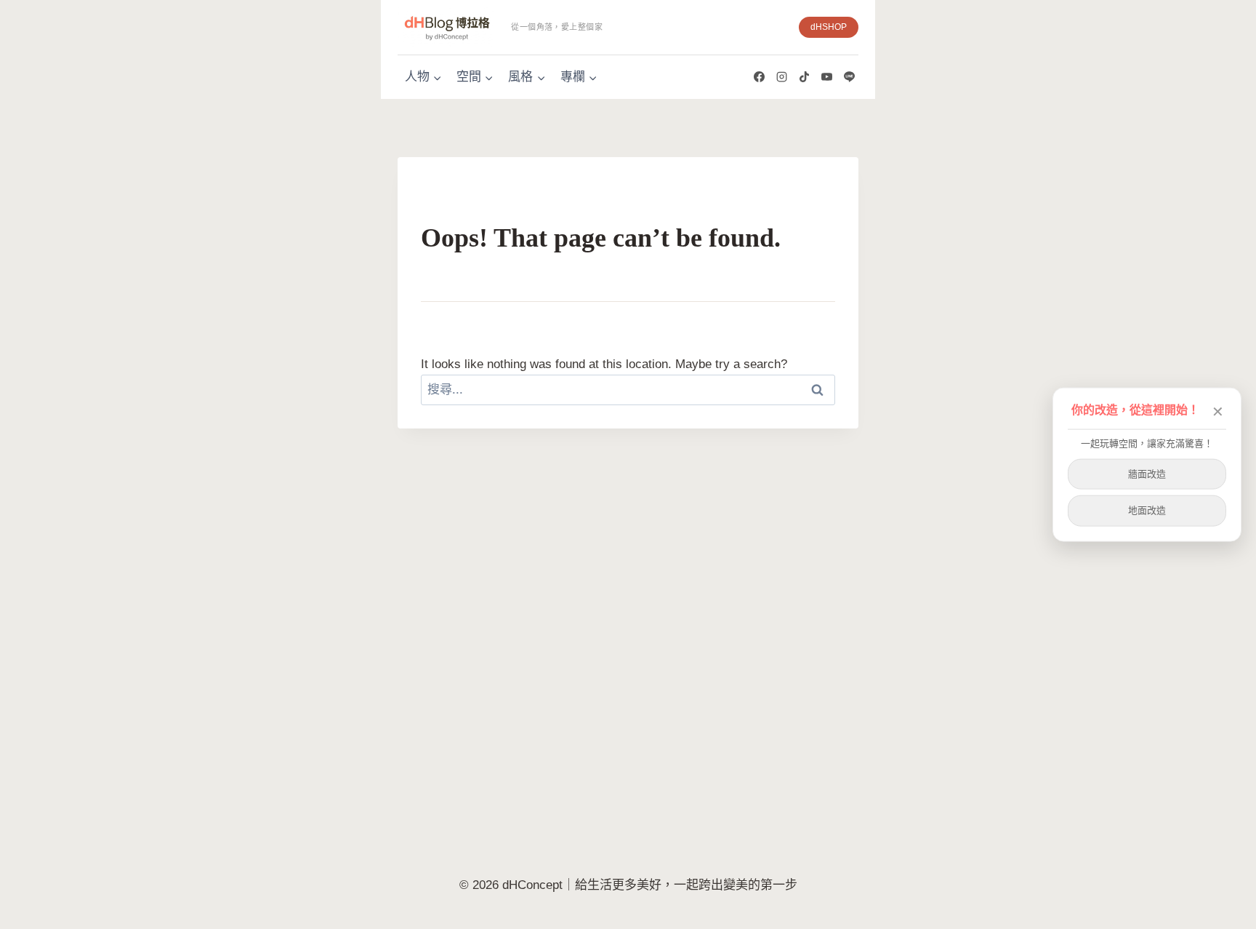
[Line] (849, 77)
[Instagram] (781, 77)
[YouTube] (826, 77)
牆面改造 (1147, 473)
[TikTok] (803, 77)
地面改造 (1147, 510)
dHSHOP (828, 27)
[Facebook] (758, 77)
